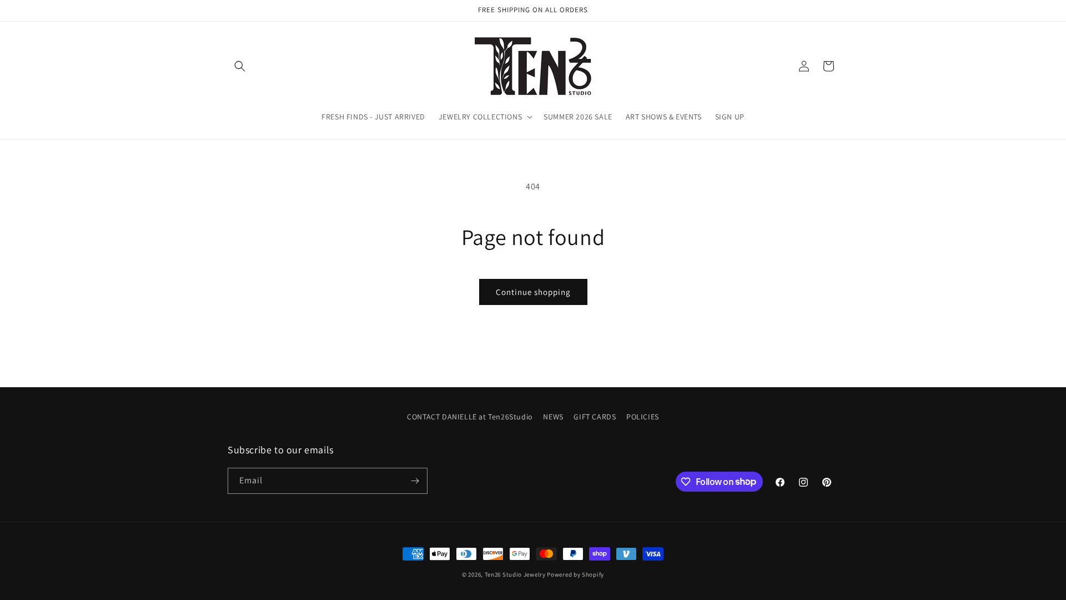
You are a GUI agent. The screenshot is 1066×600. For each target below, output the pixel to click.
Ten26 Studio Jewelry (515, 574)
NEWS (553, 417)
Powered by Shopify (575, 574)
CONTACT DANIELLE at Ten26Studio (470, 417)
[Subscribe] (415, 481)
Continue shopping (533, 292)
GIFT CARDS (595, 417)
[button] (240, 66)
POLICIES (642, 417)
